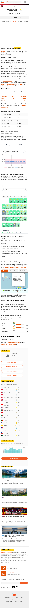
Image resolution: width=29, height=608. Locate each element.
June (13, 96)
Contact (12, 601)
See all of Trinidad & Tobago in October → (15, 267)
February (8, 84)
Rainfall (11, 339)
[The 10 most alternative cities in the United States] (14, 511)
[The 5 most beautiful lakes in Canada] (14, 473)
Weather (5, 271)
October (14, 21)
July (13, 98)
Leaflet (18, 288)
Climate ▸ (4, 18)
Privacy (21, 601)
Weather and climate (6, 552)
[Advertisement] (14, 34)
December (26, 21)
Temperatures (13, 271)
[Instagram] (17, 587)
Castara (18, 6)
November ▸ (23, 18)
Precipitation (23, 271)
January (3, 84)
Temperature (4, 339)
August (3, 21)
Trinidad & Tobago (7, 6)
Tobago (13, 6)
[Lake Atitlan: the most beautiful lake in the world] (14, 530)
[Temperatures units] (25, 2)
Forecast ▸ (10, 18)
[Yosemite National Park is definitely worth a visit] (14, 492)
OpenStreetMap (24, 288)
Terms (17, 601)
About (7, 601)
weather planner (7, 81)
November (20, 21)
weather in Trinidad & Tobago (8, 344)
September (8, 21)
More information (16, 284)
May (21, 84)
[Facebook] (13, 587)
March (12, 84)
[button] (20, 287)
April (16, 84)
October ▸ (16, 18)
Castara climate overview (13, 342)
